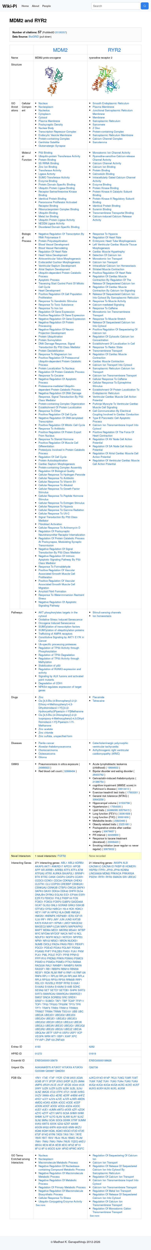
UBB (74, 1011)
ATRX (48, 873)
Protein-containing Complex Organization (62, 404)
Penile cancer (46, 743)
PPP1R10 (40, 958)
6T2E (81, 1131)
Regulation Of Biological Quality (57, 471)
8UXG (92, 1088)
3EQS (67, 1085)
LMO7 (67, 923)
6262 (92, 1046)
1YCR (58, 1077)
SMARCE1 (75, 994)
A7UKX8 (67, 1067)
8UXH (100, 1088)
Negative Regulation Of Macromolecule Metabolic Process (61, 1174)
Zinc (41, 697)
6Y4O (99, 1077)
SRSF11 (40, 1001)
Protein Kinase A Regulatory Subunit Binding (113, 200)
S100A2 (39, 986)
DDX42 (64, 891)
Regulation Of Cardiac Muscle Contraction (110, 356)
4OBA (54, 1102)
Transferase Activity (50, 170)
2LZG (74, 1081)
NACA (64, 933)
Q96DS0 (60, 1071)
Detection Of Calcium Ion (107, 255)
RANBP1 (58, 965)
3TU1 (67, 1092)
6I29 (59, 1127)
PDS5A (76, 947)
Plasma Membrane (49, 121)
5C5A (66, 1113)
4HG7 (38, 1099)
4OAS (46, 1102)
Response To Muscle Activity (109, 301)
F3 (42, 898)
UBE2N (49, 1025)
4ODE (69, 1102)
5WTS (45, 1124)
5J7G (52, 1116)
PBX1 (70, 944)
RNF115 (71, 972)
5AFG (58, 1113)
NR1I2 (46, 940)
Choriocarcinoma (48, 750)
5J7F (46, 1116)
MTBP (81, 930)
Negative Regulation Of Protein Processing (56, 324)
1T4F (52, 1077)
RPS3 (54, 979)
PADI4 (55, 944)
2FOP (52, 1081)
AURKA (57, 873)
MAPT (38, 930)
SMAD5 (117, 877)
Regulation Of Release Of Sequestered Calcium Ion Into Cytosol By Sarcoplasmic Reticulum (115, 1169)
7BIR (38, 1138)
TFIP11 (80, 1001)
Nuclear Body (46, 128)
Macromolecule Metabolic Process (58, 1162)
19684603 (112, 767)
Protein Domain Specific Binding (57, 184)
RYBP (59, 983)
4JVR (66, 1099)
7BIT (44, 1138)
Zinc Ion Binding (48, 167)
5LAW (66, 1116)
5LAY (74, 1116)
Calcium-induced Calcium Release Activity (112, 218)
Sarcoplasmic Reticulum (106, 121)
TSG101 (66, 1011)
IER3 (71, 916)
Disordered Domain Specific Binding (59, 227)
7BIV (50, 1138)
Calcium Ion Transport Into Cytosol (112, 365)
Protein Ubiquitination (51, 336)
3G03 (75, 1085)
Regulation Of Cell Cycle (52, 457)
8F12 (38, 1148)
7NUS (66, 1141)
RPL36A (72, 976)
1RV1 (38, 1077)
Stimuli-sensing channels (107, 612)
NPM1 (38, 940)
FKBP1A (67, 898)
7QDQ (74, 1141)
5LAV (59, 1116)
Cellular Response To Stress (55, 1198)
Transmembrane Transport (107, 350)
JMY (56, 919)
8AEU (82, 1141)
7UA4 (120, 1081)
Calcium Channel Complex (108, 138)
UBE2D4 (40, 1018)
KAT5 (38, 923)
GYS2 (48, 909)
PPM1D (74, 955)
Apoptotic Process (49, 280)
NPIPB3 (77, 937)
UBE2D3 (70, 1015)
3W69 (45, 1095)
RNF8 (38, 976)
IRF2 (49, 919)
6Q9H (45, 1131)
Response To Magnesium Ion (55, 354)
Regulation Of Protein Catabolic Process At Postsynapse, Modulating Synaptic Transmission (62, 541)
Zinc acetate (46, 729)
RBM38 (74, 969)
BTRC (44, 877)
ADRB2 (79, 863)
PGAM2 (39, 951)
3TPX (59, 1092)
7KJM (79, 1138)
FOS (75, 898)
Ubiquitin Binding (48, 213)
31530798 (124, 803)
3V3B (73, 1092)
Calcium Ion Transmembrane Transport (115, 375)
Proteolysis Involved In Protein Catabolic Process (62, 451)
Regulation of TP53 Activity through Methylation (59, 660)
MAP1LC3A (53, 926)
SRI (124, 877)
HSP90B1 (61, 916)
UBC (80, 1011)
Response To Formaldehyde (54, 566)
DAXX (47, 891)
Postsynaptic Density (51, 124)
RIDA (47, 972)
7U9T (135, 1077)
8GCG (51, 1148)
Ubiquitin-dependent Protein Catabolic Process (60, 274)
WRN (47, 1036)
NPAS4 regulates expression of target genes (60, 688)
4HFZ (81, 1095)
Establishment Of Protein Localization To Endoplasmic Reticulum (116, 391)
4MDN (81, 1099)
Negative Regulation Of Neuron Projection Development (56, 331)
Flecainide (98, 697)
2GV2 (59, 1081)
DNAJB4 (40, 894)
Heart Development (49, 290)
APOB (76, 866)
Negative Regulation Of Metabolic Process (58, 1181)
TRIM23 (73, 1008)
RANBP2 (69, 965)
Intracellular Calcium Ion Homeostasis (114, 265)
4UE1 (45, 1109)
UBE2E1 (50, 1018)
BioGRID (34, 36)
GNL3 (54, 905)
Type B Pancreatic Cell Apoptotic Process (111, 419)
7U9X (92, 1081)
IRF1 (43, 919)
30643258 (98, 799)
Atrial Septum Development (54, 269)
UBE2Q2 (80, 1025)
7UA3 (113, 1081)
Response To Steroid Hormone (56, 439)
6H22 (46, 1127)
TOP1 (38, 1004)
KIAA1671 (48, 923)
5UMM (82, 1120)
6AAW (74, 1124)
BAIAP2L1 (68, 873)
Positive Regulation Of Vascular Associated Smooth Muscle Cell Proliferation (57, 573)
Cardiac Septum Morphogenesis (57, 464)
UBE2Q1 (69, 1025)
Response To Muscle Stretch (109, 319)
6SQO (67, 1131)
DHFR (72, 891)
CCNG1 (48, 880)
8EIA (51, 1145)
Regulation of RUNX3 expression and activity (60, 670)
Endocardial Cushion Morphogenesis (59, 262)
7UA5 (127, 1081)
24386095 (112, 810)
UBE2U (59, 1029)
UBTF (49, 1032)
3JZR (52, 1088)
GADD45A (77, 901)
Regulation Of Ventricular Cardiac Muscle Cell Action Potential (116, 462)
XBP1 (60, 1036)
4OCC (61, 1102)
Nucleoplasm (46, 107)
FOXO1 (39, 901)
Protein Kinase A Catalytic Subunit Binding (112, 193)
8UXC (121, 1085)
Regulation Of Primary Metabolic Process (62, 1187)
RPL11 (46, 976)
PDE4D (48, 947)
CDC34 (58, 880)
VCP (79, 1032)
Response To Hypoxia (105, 234)
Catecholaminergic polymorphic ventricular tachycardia (110, 744)
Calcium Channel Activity (107, 163)
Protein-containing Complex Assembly (60, 467)
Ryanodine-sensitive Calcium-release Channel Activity (114, 157)
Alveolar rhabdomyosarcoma (55, 746)
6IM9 (71, 1127)
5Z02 (60, 1124)
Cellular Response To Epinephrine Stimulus (112, 384)
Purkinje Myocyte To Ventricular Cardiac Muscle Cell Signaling (115, 405)
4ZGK (81, 1109)
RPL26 (63, 976)
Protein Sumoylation (50, 340)
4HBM (73, 1095)
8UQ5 (114, 1085)
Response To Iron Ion (51, 308)
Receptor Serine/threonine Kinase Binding (58, 193)
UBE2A (39, 1015)
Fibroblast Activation (50, 524)
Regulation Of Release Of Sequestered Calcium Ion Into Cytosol (115, 1196)
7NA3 (52, 1141)
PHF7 (48, 951)
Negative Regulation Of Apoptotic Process (57, 380)
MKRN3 (63, 930)
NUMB (38, 944)
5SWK (66, 1120)
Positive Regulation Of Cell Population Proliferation (60, 295)
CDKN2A (68, 880)
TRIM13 (63, 1008)
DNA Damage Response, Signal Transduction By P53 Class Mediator (59, 345)
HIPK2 (54, 912)
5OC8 (59, 1120)
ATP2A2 (39, 873)
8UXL (114, 1088)
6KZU (78, 1127)
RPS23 (46, 979)
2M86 (81, 1081)
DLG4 (80, 891)
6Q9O (59, 1131)
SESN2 (39, 990)
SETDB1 (64, 990)
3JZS (59, 1088)
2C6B (38, 1081)
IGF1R (78, 916)
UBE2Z (68, 1029)
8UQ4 (107, 1085)
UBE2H (50, 1022)
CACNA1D (108, 866)
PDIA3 (57, 947)
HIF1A (46, 912)
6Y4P (107, 1077)
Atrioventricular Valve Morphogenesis (60, 258)
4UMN (52, 1109)
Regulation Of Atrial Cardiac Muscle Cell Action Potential (115, 455)
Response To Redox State (107, 347)
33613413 (123, 789)
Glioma (43, 757)
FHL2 (58, 898)
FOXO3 (48, 901)
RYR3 (109, 877)
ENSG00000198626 (100, 1060)
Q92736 (93, 1067)
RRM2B (70, 979)
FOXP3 (57, 901)
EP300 (74, 894)
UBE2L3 (39, 1025)
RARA (78, 965)
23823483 (119, 820)
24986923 (44, 767)
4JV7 (45, 1099)
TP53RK (63, 1004)
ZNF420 (59, 1040)
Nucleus (43, 103)
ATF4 (74, 870)
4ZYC (38, 1113)
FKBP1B (120, 866)
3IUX (82, 1085)
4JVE (59, 1099)
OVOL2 (47, 944)
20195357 (60, 32)
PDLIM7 (66, 947)
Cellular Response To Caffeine (110, 379)
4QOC (76, 1106)
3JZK (45, 1088)
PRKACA (116, 873)
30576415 (124, 810)
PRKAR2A (128, 873)
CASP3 (70, 877)
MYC (38, 933)
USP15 (57, 1032)
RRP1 (79, 979)
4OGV (53, 1106)
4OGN (38, 1106)
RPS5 (61, 979)
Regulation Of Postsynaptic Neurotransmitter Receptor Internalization (62, 533)
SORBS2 (56, 997)
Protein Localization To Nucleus (57, 368)
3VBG (80, 1092)
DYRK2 (50, 894)
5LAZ (80, 1116)
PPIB (66, 955)
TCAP (71, 1001)
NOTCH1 (67, 937)
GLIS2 (46, 905)
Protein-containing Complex (54, 138)
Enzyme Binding (48, 181)
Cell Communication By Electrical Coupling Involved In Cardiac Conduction (116, 412)
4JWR (73, 1099)
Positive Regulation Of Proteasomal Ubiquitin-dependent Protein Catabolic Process (60, 361)
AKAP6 (118, 863)
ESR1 (82, 894)
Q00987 (49, 1071)
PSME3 (60, 962)
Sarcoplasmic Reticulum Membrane (113, 135)
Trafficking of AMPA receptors (56, 633)
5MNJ (45, 1120)
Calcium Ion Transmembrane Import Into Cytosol (115, 426)
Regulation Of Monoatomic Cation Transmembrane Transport (112, 1210)
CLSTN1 (40, 884)
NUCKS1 (73, 940)
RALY (49, 965)
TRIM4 (48, 1011)
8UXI (107, 1088)
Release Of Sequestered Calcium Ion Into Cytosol (114, 324)
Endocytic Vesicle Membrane (55, 135)
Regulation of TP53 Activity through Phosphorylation (59, 649)
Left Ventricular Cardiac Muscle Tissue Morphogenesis (115, 246)
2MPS (38, 1085)
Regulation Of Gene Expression (57, 311)
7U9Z (99, 1081)
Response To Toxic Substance (56, 304)
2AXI (73, 1077)
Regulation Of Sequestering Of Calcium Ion (115, 1157)
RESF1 (39, 972)
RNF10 (61, 972)
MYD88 (45, 933)
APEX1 (68, 866)
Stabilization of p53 (49, 665)
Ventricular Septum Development (57, 265)
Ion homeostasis (102, 616)
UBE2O (58, 1025)
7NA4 (59, 1141)
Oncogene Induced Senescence (57, 623)
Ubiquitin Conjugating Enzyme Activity (60, 1201)
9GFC (80, 1148)
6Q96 (38, 1131)
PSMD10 (40, 962)
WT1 (53, 1036)
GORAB (62, 905)
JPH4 (116, 870)
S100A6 (59, 986)
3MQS (45, 1092)
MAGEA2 (76, 923)
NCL (79, 933)
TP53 (45, 1004)
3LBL (73, 1088)
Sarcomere (99, 124)
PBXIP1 (79, 944)
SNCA (46, 997)
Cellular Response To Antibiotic (56, 478)
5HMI (81, 1113)
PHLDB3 (57, 951)
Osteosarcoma (47, 753)
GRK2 (71, 905)
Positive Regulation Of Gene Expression (62, 315)
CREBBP (66, 884)
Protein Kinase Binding (106, 188)
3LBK (66, 1088)
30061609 (124, 813)
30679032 (108, 849)
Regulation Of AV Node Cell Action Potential (112, 440)
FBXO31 (49, 898)
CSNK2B (52, 887)
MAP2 (64, 926)
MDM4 (47, 930)
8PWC (72, 1148)
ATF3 (67, 870)
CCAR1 (79, 877)
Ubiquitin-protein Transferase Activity (59, 156)
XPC (74, 1036)
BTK (37, 877)
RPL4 (81, 976)
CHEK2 (78, 880)
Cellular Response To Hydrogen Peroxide (62, 474)
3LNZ (38, 1092)
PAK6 (63, 944)
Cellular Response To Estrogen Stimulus (62, 503)
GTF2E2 (39, 909)
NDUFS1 (40, 937)
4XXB (67, 1109)
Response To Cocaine (51, 375)
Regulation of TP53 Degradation (57, 655)
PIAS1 (66, 951)
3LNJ (79, 1088)
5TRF (74, 1120)
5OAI (52, 1120)
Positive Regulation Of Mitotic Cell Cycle (62, 425)
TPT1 (38, 1008)
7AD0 (59, 1134)
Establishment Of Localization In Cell (114, 343)
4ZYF (45, 1113)
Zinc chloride (46, 732)
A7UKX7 (56, 1067)
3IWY (38, 1088)
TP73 (72, 1004)
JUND (68, 919)
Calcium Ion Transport (105, 262)
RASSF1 (40, 969)
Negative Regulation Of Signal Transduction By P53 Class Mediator (59, 550)
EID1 (66, 894)
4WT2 (60, 1109)
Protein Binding (47, 159)
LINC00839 (95, 873)
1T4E (45, 1077)
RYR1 (101, 877)
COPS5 (55, 884)
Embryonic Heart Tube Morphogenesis (114, 241)
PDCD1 (39, 947)
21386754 (98, 782)
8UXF (136, 1085)
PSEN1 (93, 877)
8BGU (38, 1145)
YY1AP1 (40, 1040)
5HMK (38, 1116)
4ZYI (52, 1113)
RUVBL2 (50, 983)
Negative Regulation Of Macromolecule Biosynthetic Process (61, 1192)
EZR (37, 898)
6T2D (74, 1131)
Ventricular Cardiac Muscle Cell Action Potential (114, 398)
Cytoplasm (45, 114)
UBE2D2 (60, 1015)
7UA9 (134, 1081)
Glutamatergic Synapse (52, 145)
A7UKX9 (78, 1067)
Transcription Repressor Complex (57, 131)
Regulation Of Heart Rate (53, 251)
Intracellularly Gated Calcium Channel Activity (114, 179)
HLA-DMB (64, 912)
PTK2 (68, 962)
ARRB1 (49, 870)
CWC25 (71, 887)
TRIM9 (57, 1011)
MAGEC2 (40, 926)
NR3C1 (55, 940)
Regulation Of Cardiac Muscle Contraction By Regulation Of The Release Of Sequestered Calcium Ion (114, 279)
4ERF (66, 1095)
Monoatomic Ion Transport (107, 258)
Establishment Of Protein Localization (60, 407)
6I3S (65, 1127)
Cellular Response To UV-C (54, 513)
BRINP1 (79, 873)
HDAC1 (79, 909)
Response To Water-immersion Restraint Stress (61, 596)
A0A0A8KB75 (43, 1067)
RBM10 (65, 969)
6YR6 (52, 1134)
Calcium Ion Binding (104, 167)
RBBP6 (56, 969)
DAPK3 (39, 891)
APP (37, 870)
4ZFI (74, 1109)
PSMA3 (68, 958)
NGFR (49, 937)
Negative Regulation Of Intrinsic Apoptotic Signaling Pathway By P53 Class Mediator (59, 559)
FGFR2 (62, 856)
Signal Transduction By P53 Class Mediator (58, 518)
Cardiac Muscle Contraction (108, 361)
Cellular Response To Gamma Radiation (61, 510)
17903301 (132, 792)
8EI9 (45, 1145)
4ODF (77, 1102)
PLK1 (38, 955)
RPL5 (38, 979)
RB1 (48, 969)
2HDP (67, 1081)
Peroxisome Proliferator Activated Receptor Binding (58, 203)
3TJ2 (52, 1092)
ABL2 (71, 863)
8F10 (78, 1145)
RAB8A (77, 962)
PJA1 (74, 951)
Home (25, 6)
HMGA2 (75, 912)
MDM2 (60, 49)
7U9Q (120, 1077)
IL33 (37, 919)
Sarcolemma (100, 142)
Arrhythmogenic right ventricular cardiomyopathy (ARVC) (111, 751)
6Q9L (52, 1131)
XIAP (68, 1036)
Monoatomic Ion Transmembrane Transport (111, 313)
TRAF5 (46, 1008)
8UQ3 (99, 1085)
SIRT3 (38, 994)
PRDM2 (51, 958)
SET (46, 990)
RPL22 (54, 976)
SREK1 (72, 997)
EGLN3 (59, 894)
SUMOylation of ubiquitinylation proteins (61, 630)
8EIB (58, 1145)
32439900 (113, 835)
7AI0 (65, 1134)
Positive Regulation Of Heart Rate (112, 273)
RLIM (54, 972)
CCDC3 (39, 880)
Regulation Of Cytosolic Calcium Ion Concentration (113, 338)
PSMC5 (78, 958)
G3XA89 (40, 1071)
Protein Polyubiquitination (53, 241)
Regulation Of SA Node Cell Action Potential (112, 448)
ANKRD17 (57, 866)
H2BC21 (57, 909)
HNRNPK (50, 916)
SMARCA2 (49, 994)
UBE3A (77, 1029)
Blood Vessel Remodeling (53, 248)
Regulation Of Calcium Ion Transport (113, 1176)
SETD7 (54, 990)
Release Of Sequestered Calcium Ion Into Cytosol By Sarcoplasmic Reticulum (116, 295)
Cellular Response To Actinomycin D (59, 527)
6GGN (38, 1127)
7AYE (78, 1134)
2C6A (79, 1077)
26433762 (98, 774)
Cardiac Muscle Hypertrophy (109, 251)
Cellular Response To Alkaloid (56, 485)
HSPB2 (93, 870)
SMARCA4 (62, 994)
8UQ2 (92, 1085)
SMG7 (38, 997)
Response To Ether (49, 411)
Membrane (99, 117)
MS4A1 (73, 930)
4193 (38, 1046)
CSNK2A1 (78, 884)
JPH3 (109, 870)
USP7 (73, 1032)
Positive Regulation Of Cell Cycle (57, 414)
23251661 (124, 824)
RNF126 (81, 972)
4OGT (46, 1106)
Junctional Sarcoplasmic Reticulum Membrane (113, 112)
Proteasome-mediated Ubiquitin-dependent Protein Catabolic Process (60, 387)
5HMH (73, 1113)
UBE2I (59, 1022)
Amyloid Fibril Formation (52, 591)
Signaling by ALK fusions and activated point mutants (61, 677)
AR (43, 870)
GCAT (38, 905)
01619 (92, 1053)
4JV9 (52, 1099)
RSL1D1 (39, 983)
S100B (68, 986)
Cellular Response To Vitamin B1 (57, 481)
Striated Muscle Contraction (108, 269)
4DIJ (52, 1095)
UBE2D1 (49, 1015)
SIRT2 (81, 990)
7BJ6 (64, 1138)
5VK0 (38, 1124)
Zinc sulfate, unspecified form (55, 736)
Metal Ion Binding (48, 216)
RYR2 (114, 49)
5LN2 (38, 1120)
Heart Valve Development (53, 255)
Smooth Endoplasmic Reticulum (111, 103)
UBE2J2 (68, 1022)
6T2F (38, 1134)
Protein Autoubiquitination (53, 460)
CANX (52, 877)
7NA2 (45, 1141)
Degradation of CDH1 (51, 683)
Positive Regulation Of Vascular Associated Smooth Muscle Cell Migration (57, 584)
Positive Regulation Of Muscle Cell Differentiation (58, 444)
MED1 (54, 930)
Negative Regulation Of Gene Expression (62, 319)
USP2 (65, 1032)
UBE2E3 (72, 1018)
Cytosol (43, 117)
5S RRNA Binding (49, 163)
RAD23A (40, 965)
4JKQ (92, 1077)
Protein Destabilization (51, 350)
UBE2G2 (40, 1022)
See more (40, 1205)
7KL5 (114, 1077)
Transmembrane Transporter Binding (113, 213)
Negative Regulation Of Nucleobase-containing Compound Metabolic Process (62, 1167)
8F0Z (71, 1145)
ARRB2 (59, 870)
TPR (78, 1004)
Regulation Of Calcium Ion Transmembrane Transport (107, 1203)
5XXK (53, 1124)
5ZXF (67, 1124)
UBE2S (50, 1029)
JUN (61, 919)
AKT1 (47, 866)
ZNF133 (50, 1040)
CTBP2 (62, 887)
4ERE (59, 1095)
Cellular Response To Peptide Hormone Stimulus (61, 497)
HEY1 (38, 912)
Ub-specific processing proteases (57, 644)
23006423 (113, 842)
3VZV (38, 1095)
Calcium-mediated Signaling (108, 304)
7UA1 (106, 1081)
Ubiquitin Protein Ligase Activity (57, 220)
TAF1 (58, 1001)
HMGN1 (39, 916)
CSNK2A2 (41, 887)
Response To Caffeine (105, 308)
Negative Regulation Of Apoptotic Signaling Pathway (57, 603)
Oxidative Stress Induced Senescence (60, 619)
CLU (47, 884)
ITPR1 (102, 870)
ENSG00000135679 (46, 1060)
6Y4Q (45, 1134)
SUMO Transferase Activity (54, 177)
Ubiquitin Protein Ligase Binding (57, 188)
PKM (81, 951)
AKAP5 (39, 866)
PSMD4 (50, 962)
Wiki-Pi (9, 6)
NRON (63, 940)
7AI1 (72, 1134)
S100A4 (49, 986)
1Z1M (66, 1077)
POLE (51, 955)
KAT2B (77, 919)
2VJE (53, 1085)
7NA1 (38, 1141)
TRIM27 (39, 1011)
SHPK (73, 990)
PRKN (60, 958)
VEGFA (39, 1036)
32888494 (69, 771)
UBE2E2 (61, 1018)
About (35, 6)
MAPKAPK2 (75, 926)
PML (44, 955)
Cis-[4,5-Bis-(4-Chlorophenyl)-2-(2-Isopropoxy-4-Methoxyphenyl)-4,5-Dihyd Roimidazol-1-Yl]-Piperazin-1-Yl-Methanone (61, 720)
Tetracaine (98, 700)
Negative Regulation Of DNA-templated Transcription (61, 419)
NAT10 (72, 933)
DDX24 (56, 891)
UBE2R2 (40, 1029)
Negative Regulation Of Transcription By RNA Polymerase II (61, 235)
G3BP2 (66, 901)
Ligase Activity (47, 174)
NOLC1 (58, 937)
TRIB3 (54, 1008)
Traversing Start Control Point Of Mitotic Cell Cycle (61, 285)
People (46, 6)
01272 (38, 1053)
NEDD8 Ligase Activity (52, 223)
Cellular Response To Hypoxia (56, 506)
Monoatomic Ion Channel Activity (111, 152)
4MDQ (38, 1102)
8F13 (44, 1148)
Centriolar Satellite (49, 142)
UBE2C (132, 877)
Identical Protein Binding (52, 198)
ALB (125, 863)
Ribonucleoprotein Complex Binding (59, 209)
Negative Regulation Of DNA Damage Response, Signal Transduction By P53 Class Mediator (61, 396)
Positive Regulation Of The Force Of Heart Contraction (113, 433)
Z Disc (96, 128)
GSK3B (80, 905)
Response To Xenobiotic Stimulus (58, 301)
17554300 (115, 806)
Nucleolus (44, 110)
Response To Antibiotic (52, 428)
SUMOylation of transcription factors (59, 626)
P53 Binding (45, 152)
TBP (64, 1001)
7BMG (71, 1138)
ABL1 (64, 863)
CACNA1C (95, 866)
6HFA (53, 1127)
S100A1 (75, 983)
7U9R (128, 1077)
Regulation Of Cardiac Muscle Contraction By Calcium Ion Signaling (114, 288)
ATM (80, 870)
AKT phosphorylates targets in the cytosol (58, 614)
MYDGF (55, 933)
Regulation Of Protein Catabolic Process (62, 372)
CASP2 (60, 877)
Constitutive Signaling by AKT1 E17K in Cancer (61, 639)
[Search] (145, 5)
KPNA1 (58, 923)
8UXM (121, 1088)
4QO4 (68, 1106)
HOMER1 (130, 866)
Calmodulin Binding (103, 174)
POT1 (59, 955)
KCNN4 (125, 870)
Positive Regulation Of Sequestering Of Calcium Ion (115, 331)
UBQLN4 (40, 1032)
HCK (71, 909)
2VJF (60, 1085)
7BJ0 (57, 1138)
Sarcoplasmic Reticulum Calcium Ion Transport (114, 370)
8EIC (64, 1145)
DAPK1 (81, 887)
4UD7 (38, 1109)
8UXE (128, 1085)
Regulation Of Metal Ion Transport (112, 1191)
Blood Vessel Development (54, 244)
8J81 (58, 1148)
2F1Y (45, 1081)
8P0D (65, 1148)
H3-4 (65, 909)
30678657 (108, 831)
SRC (64, 997)
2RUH (46, 1085)
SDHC (76, 986)
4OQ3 (61, 1106)
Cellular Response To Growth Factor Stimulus (59, 490)
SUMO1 (49, 1001)
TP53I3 (53, 1004)
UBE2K (78, 1022)
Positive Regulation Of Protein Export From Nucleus (60, 433)
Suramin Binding (102, 209)
